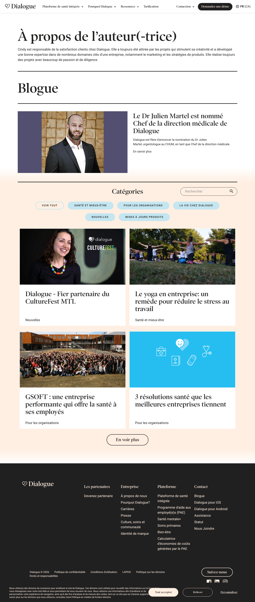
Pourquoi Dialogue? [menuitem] (135, 503)
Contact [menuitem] (201, 486)
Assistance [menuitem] (202, 516)
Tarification (151, 6)
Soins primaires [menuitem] (169, 526)
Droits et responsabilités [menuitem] (44, 576)
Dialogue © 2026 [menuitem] (39, 572)
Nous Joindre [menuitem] (204, 529)
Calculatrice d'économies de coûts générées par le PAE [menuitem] (174, 544)
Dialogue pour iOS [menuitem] (207, 503)
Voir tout (50, 205)
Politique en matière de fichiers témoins (91, 597)
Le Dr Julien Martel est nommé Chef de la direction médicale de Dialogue (180, 123)
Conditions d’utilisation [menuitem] (104, 572)
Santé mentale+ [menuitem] (169, 519)
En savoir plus (142, 151)
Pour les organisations (143, 205)
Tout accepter (163, 592)
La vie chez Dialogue (196, 205)
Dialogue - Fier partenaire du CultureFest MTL (67, 297)
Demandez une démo (215, 6)
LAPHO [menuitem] (126, 572)
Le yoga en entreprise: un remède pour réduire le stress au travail (182, 301)
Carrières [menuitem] (127, 509)
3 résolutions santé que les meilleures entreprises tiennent (180, 400)
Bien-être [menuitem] (164, 532)
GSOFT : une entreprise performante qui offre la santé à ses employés (70, 404)
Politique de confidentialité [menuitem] (70, 572)
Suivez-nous (217, 572)
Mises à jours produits (144, 217)
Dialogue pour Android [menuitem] (211, 509)
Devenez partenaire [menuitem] (98, 496)
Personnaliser (228, 592)
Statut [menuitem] (198, 522)
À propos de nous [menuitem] (134, 496)
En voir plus (127, 439)
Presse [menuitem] (126, 516)
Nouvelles (100, 217)
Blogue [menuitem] (199, 496)
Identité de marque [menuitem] (135, 534)
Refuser (198, 592)
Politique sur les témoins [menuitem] (150, 572)
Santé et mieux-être (90, 205)
